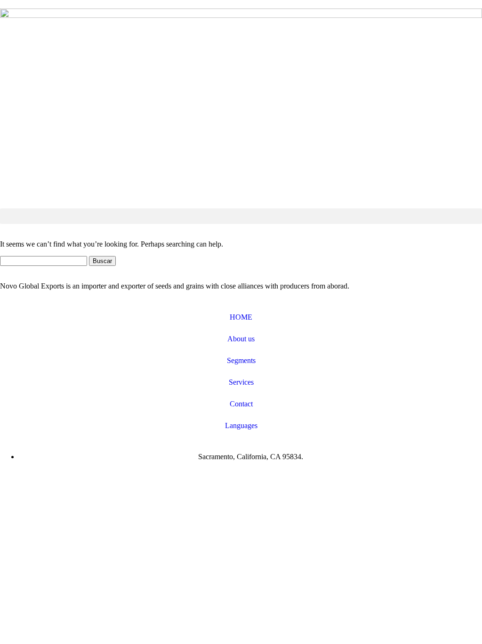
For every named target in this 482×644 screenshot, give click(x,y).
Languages (241, 425)
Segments (241, 360)
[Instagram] (37, 480)
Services (241, 382)
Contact (241, 404)
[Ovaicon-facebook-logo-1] (12, 480)
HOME (241, 317)
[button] (241, 216)
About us (241, 339)
